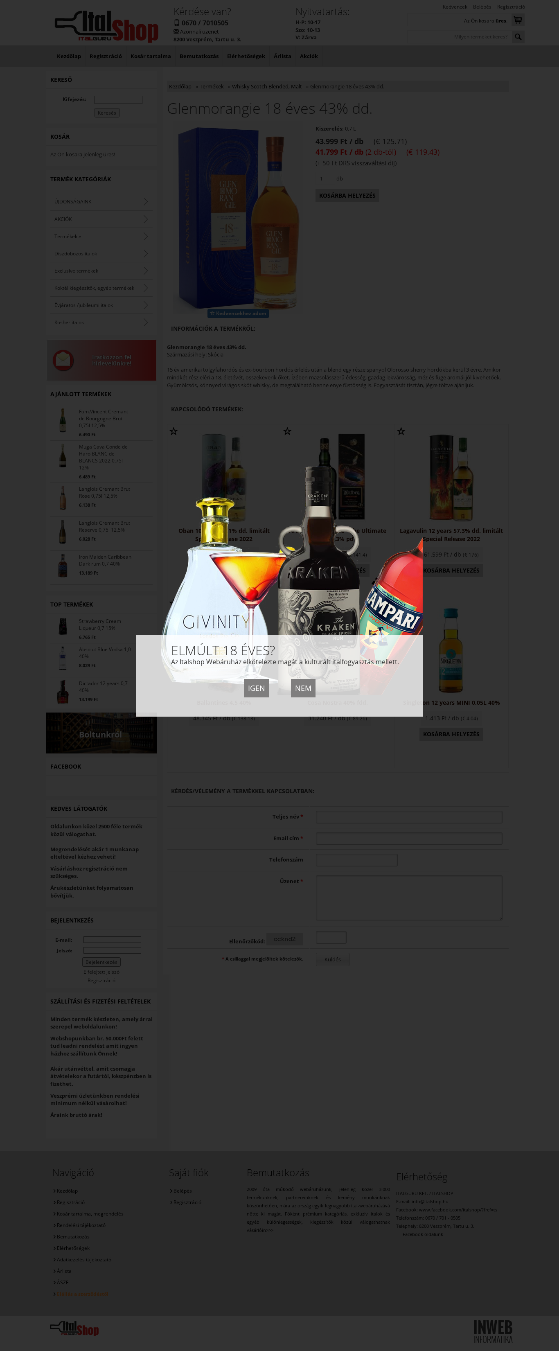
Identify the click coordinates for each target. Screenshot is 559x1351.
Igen (256, 688)
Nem (303, 688)
